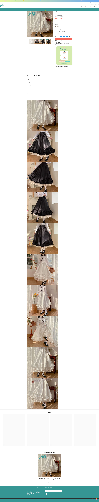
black (48, 482)
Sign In (93, 6)
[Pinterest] (46, 494)
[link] (14, 445)
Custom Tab (56, 72)
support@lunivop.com (86, 2)
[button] (27, 41)
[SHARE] (71, 36)
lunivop (49, 477)
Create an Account (96, 6)
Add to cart (64, 36)
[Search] (96, 2)
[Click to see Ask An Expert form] (94, 497)
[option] (40, 24)
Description (41, 72)
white (50, 482)
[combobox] (95, 2)
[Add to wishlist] (70, 36)
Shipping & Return (48, 72)
